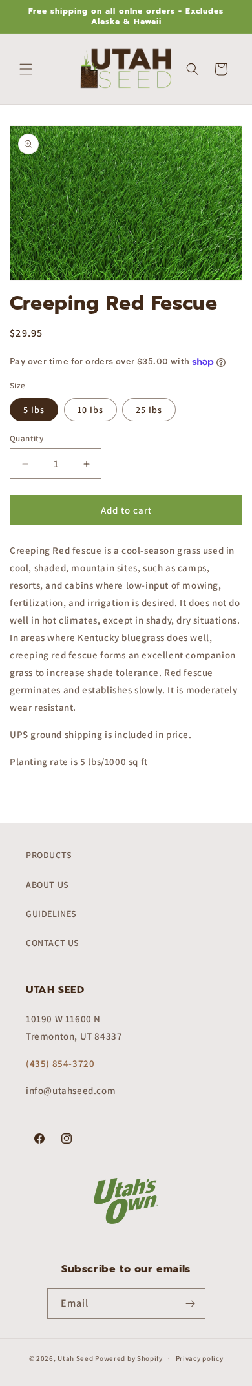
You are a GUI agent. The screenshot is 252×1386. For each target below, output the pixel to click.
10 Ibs (90, 409)
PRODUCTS (49, 855)
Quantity (26, 438)
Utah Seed (75, 1358)
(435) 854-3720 (60, 1063)
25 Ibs (149, 409)
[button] (26, 69)
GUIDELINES (51, 913)
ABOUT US (47, 884)
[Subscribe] (190, 1303)
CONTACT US (52, 943)
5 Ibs (34, 409)
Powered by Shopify (129, 1358)
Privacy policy (200, 1358)
